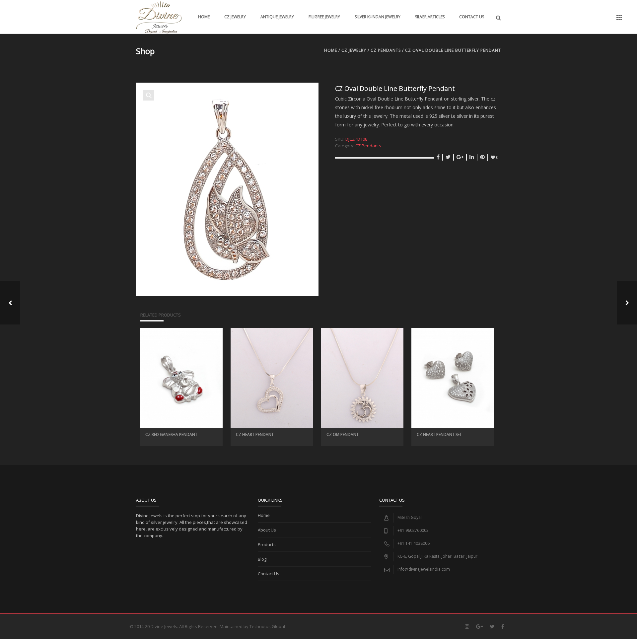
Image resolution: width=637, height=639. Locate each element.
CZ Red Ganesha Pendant (171, 434)
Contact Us (471, 17)
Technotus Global (267, 626)
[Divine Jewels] (158, 17)
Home (204, 17)
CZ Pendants (386, 50)
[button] (149, 95)
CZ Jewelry (235, 17)
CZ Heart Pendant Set (439, 434)
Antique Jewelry (277, 17)
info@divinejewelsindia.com (423, 569)
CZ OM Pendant (342, 434)
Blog (262, 559)
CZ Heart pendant (255, 434)
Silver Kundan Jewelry (377, 17)
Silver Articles (430, 17)
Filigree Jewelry (324, 17)
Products (267, 544)
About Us (267, 530)
